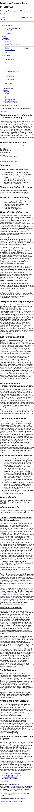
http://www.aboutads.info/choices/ (10, 594)
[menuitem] (14, 28)
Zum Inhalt (3, 14)
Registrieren (10, 79)
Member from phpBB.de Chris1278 (22, 786)
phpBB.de (21, 798)
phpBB (10, 794)
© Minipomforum (13, 784)
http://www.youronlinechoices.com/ (10, 596)
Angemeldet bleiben (12, 71)
